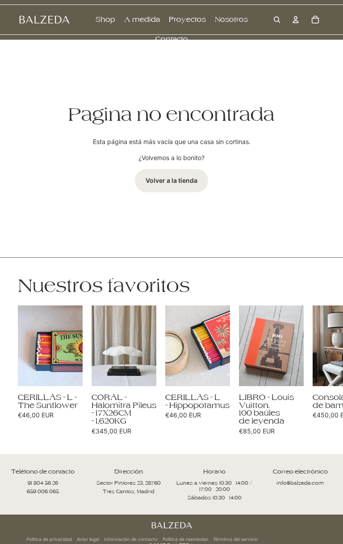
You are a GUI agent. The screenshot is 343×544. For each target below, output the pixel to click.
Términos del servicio (235, 539)
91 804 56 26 (43, 483)
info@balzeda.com (300, 483)
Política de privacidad (49, 539)
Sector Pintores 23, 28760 (128, 483)
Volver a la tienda (171, 180)
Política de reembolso (185, 539)
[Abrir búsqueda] (277, 19)
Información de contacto (131, 539)
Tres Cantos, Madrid (129, 491)
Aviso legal (88, 539)
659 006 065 (43, 491)
